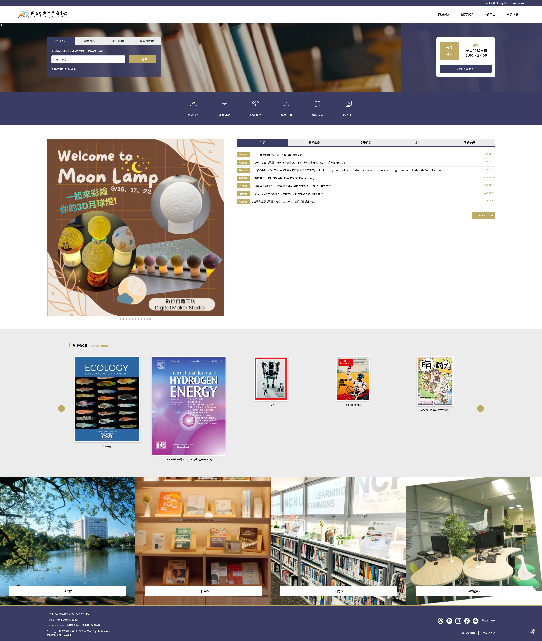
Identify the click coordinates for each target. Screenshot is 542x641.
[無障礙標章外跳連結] (488, 621)
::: (1, 7)
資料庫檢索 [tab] (147, 41)
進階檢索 (57, 69)
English (503, 3)
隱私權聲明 (468, 633)
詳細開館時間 (465, 69)
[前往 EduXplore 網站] (533, 630)
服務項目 (490, 14)
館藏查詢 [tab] (89, 41)
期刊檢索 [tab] (118, 41)
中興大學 (490, 3)
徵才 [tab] (417, 142)
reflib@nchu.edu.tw (67, 619)
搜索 (142, 59)
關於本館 (512, 14)
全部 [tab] (262, 142)
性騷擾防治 (488, 633)
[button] (121, 319)
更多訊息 (483, 215)
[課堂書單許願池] (135, 227)
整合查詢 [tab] (61, 41)
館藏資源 (444, 14)
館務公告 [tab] (314, 142)
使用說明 (70, 69)
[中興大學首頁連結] (42, 14)
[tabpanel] (366, 178)
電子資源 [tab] (365, 142)
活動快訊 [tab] (469, 142)
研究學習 (467, 14)
